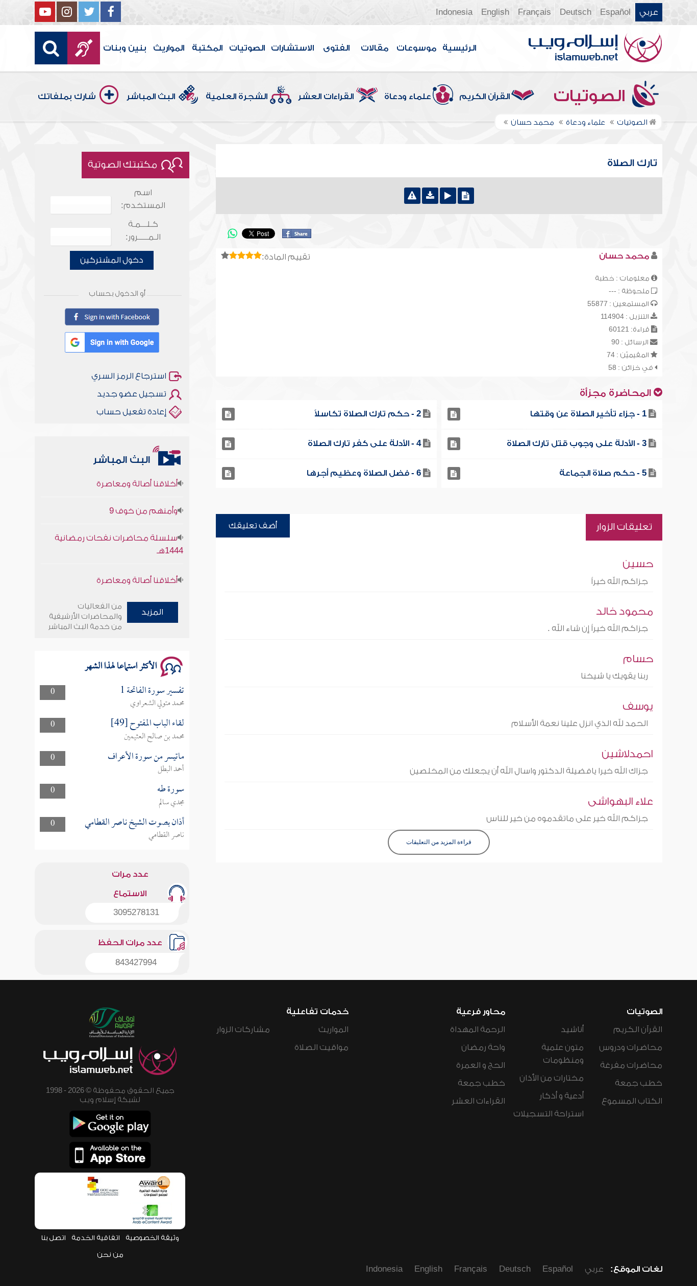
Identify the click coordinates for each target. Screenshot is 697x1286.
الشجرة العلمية (236, 96)
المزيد (152, 612)
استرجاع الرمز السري (128, 376)
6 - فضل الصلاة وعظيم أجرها (364, 473)
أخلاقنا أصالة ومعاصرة (137, 565)
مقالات (374, 48)
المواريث (168, 48)
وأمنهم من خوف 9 (143, 496)
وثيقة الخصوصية (152, 1238)
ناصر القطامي (166, 835)
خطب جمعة (638, 1083)
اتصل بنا (53, 1238)
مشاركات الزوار (243, 1029)
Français (534, 12)
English (495, 12)
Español (615, 12)
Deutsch (575, 12)
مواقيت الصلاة (321, 1047)
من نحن (110, 1254)
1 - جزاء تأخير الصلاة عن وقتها (588, 413)
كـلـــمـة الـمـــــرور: (143, 231)
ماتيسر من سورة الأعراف (146, 757)
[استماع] (448, 196)
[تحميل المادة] (430, 196)
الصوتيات (247, 48)
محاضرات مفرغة (631, 1065)
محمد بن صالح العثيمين (154, 737)
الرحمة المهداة (477, 1029)
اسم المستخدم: (143, 199)
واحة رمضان (483, 1047)
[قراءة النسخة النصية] (466, 196)
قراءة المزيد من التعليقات (438, 842)
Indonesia (454, 12)
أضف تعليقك (253, 525)
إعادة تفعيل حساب (131, 411)
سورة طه (170, 790)
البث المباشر (151, 96)
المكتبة (207, 48)
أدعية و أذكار (561, 1096)
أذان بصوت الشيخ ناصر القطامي (134, 823)
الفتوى (336, 48)
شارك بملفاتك (67, 96)
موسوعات (416, 48)
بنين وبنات (124, 48)
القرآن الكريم (484, 96)
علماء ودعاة (407, 96)
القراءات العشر (326, 96)
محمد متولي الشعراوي (157, 703)
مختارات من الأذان (551, 1078)
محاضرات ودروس (630, 1047)
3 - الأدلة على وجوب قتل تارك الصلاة (576, 443)
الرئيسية (459, 48)
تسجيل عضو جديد (131, 394)
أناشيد (572, 1029)
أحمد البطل (171, 769)
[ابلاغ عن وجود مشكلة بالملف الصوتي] (412, 196)
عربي (648, 12)
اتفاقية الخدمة (95, 1238)
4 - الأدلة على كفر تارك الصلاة (364, 443)
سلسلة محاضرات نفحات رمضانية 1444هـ (119, 530)
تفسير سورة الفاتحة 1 (152, 691)
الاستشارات (292, 48)
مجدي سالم (171, 802)
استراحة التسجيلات (548, 1113)
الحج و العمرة (480, 1065)
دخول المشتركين (111, 260)
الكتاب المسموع (632, 1101)
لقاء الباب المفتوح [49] (147, 724)
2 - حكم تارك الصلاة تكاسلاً (367, 413)
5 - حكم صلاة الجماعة (602, 473)
